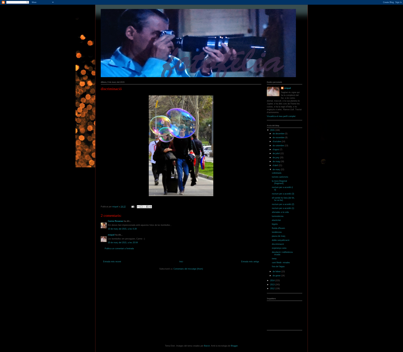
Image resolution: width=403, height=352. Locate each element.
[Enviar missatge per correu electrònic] (132, 206)
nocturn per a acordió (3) (283, 194)
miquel (111, 235)
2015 (272, 130)
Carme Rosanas (115, 221)
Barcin (207, 346)
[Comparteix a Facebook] (147, 206)
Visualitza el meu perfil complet (281, 116)
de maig (277, 161)
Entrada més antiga (250, 261)
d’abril (276, 165)
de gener (277, 275)
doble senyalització (280, 240)
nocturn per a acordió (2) (283, 204)
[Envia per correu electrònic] (138, 206)
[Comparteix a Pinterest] (150, 206)
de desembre (279, 133)
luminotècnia (277, 216)
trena (274, 258)
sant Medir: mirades (281, 262)
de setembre (279, 145)
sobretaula (276, 173)
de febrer (277, 271)
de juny (276, 157)
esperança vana (279, 248)
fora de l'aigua (278, 266)
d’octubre (277, 141)
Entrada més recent (112, 261)
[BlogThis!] (141, 206)
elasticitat (276, 220)
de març (277, 169)
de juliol (276, 153)
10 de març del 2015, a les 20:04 (123, 242)
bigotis (275, 224)
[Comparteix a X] (144, 206)
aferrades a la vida (280, 212)
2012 (272, 288)
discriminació (278, 244)
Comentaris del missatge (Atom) (188, 269)
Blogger (234, 346)
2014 (272, 280)
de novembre (279, 137)
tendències (277, 232)
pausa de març (278, 236)
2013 (272, 284)
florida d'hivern (278, 228)
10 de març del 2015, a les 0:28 (122, 229)
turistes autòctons (280, 177)
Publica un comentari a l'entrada (119, 248)
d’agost (276, 149)
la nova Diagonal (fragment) (279, 182)
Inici (181, 261)
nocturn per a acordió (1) (283, 208)
